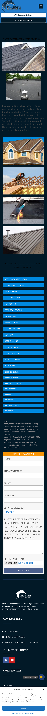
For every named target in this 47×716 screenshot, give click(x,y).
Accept (23, 708)
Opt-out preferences (16, 713)
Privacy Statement (29, 713)
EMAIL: (8, 483)
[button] (44, 689)
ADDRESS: (9, 495)
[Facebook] (6, 660)
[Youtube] (12, 660)
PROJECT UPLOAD (14, 559)
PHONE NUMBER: (13, 471)
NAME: (7, 459)
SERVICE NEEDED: (14, 507)
